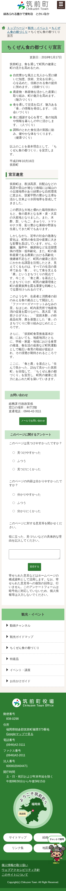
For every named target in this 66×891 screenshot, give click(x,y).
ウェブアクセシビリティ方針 (21, 869)
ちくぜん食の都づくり (24, 647)
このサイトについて (15, 874)
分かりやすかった (29, 494)
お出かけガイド (20, 681)
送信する (34, 566)
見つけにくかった (29, 469)
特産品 (14, 658)
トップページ (16, 28)
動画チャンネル (20, 625)
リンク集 (18, 847)
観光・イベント (38, 28)
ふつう (21, 460)
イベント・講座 (20, 670)
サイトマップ (18, 837)
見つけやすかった (29, 452)
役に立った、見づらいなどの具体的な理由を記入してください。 (35, 538)
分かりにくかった (29, 511)
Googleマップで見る (19, 734)
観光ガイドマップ (21, 636)
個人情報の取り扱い (15, 865)
